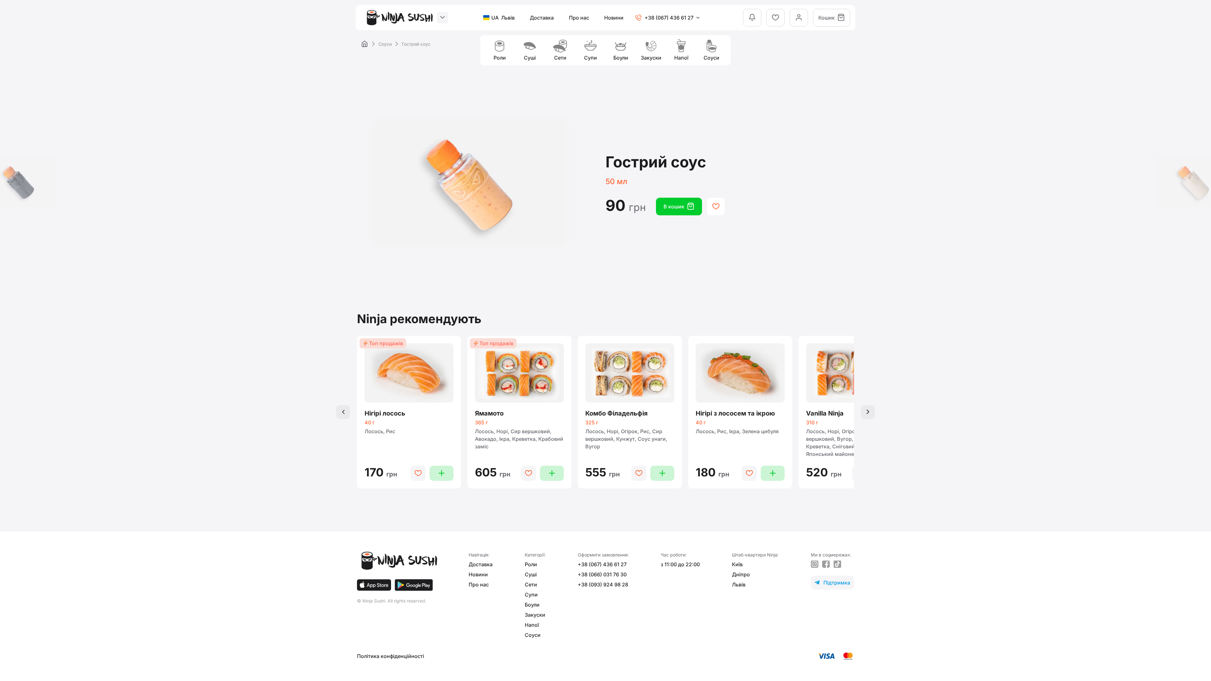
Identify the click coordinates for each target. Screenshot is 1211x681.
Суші (531, 574)
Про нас (579, 18)
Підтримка (832, 582)
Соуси (385, 44)
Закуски (535, 615)
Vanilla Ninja (825, 413)
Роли (531, 564)
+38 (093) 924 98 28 (603, 584)
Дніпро (741, 574)
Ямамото (489, 413)
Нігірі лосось (385, 413)
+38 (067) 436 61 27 (602, 564)
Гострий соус (416, 44)
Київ (737, 564)
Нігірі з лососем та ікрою (735, 413)
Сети (531, 584)
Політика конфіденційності (390, 656)
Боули (532, 605)
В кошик (679, 206)
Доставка (542, 18)
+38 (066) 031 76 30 (602, 574)
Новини (613, 18)
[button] (343, 412)
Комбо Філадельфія (616, 413)
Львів (739, 584)
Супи (531, 594)
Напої (532, 625)
